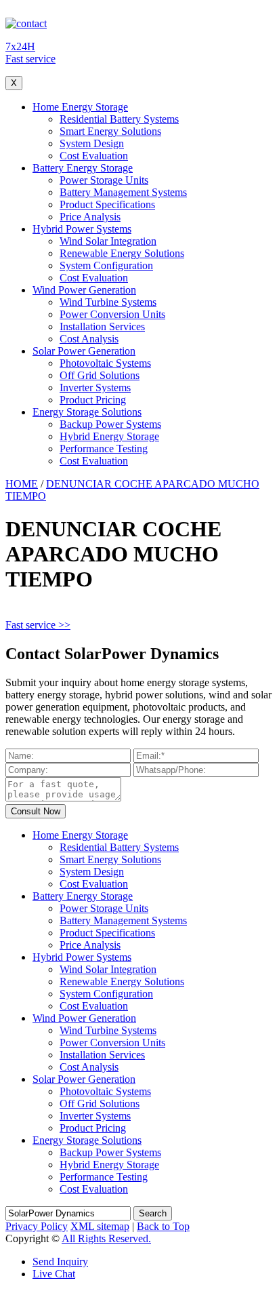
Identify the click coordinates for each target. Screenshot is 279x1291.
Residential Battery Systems (119, 119)
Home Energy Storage (80, 107)
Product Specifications (107, 204)
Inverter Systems (95, 387)
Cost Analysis (89, 338)
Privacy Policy (36, 1226)
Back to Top (163, 1226)
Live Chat (54, 1273)
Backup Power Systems (110, 424)
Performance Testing (104, 448)
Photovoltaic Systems (105, 363)
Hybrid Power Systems (82, 229)
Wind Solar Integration (108, 241)
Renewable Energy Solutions (122, 253)
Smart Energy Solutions (110, 131)
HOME (21, 484)
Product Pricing (93, 399)
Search (153, 1213)
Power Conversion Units (112, 314)
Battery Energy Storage (83, 168)
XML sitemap (99, 1226)
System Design (92, 143)
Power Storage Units (104, 180)
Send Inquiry (60, 1261)
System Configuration (106, 265)
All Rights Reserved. (106, 1238)
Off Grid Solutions (100, 375)
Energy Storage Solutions (87, 412)
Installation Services (102, 326)
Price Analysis (90, 216)
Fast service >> (37, 625)
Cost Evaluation (94, 155)
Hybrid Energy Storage (109, 436)
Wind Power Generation (84, 290)
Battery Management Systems (123, 192)
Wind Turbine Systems (108, 302)
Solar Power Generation (84, 351)
